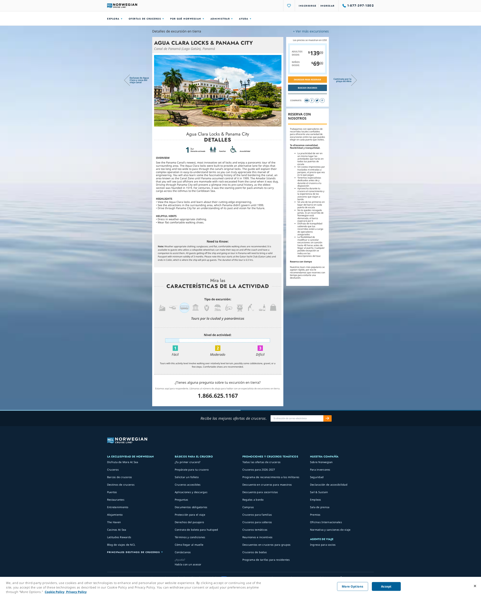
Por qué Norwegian (185, 18)
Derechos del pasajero (189, 522)
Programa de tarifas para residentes (266, 559)
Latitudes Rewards (119, 537)
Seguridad (317, 477)
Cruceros (113, 469)
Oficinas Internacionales (326, 522)
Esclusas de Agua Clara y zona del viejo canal (139, 80)
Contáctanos (183, 552)
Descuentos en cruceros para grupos (266, 544)
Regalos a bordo (253, 499)
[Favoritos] (289, 5)
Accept (386, 586)
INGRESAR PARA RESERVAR (307, 79)
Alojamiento (115, 514)
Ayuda (243, 18)
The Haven (114, 522)
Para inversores (320, 469)
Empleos (315, 499)
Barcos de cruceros (119, 477)
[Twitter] (317, 100)
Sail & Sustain (319, 492)
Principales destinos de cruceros (133, 552)
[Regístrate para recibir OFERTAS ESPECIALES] (327, 418)
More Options (352, 586)
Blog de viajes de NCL (121, 544)
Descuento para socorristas (260, 492)
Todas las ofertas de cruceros (261, 462)
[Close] (475, 586)
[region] (240, 586)
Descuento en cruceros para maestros (267, 484)
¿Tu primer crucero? (187, 462)
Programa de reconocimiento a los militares (270, 477)
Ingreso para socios (323, 544)
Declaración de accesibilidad (328, 484)
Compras (248, 507)
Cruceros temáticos (255, 529)
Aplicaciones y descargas (191, 492)
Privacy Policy (76, 592)
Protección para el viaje (190, 514)
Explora (113, 18)
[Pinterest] (322, 100)
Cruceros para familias (257, 514)
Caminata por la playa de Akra (342, 80)
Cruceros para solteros (257, 522)
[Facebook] (311, 100)
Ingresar (327, 5)
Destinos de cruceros (121, 484)
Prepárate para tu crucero (192, 469)
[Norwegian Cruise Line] (122, 5)
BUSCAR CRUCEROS (307, 87)
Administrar (220, 18)
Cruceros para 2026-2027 (258, 469)
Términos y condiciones (190, 537)
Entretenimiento (117, 507)
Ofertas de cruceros (145, 18)
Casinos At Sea (116, 529)
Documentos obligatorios (191, 507)
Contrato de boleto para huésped (196, 529)
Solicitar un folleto (187, 477)
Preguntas (181, 499)
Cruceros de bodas (254, 552)
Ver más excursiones (312, 31)
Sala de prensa (320, 507)
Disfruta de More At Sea (122, 462)
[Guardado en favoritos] (276, 121)
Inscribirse (307, 5)
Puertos (112, 492)
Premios (315, 514)
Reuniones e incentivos (257, 537)
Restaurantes (115, 499)
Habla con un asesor (188, 564)
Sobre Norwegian (321, 462)
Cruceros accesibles (188, 484)
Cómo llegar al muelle (189, 544)
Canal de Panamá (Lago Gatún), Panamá (184, 48)
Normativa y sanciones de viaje (330, 529)
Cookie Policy (54, 592)
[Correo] (306, 100)
